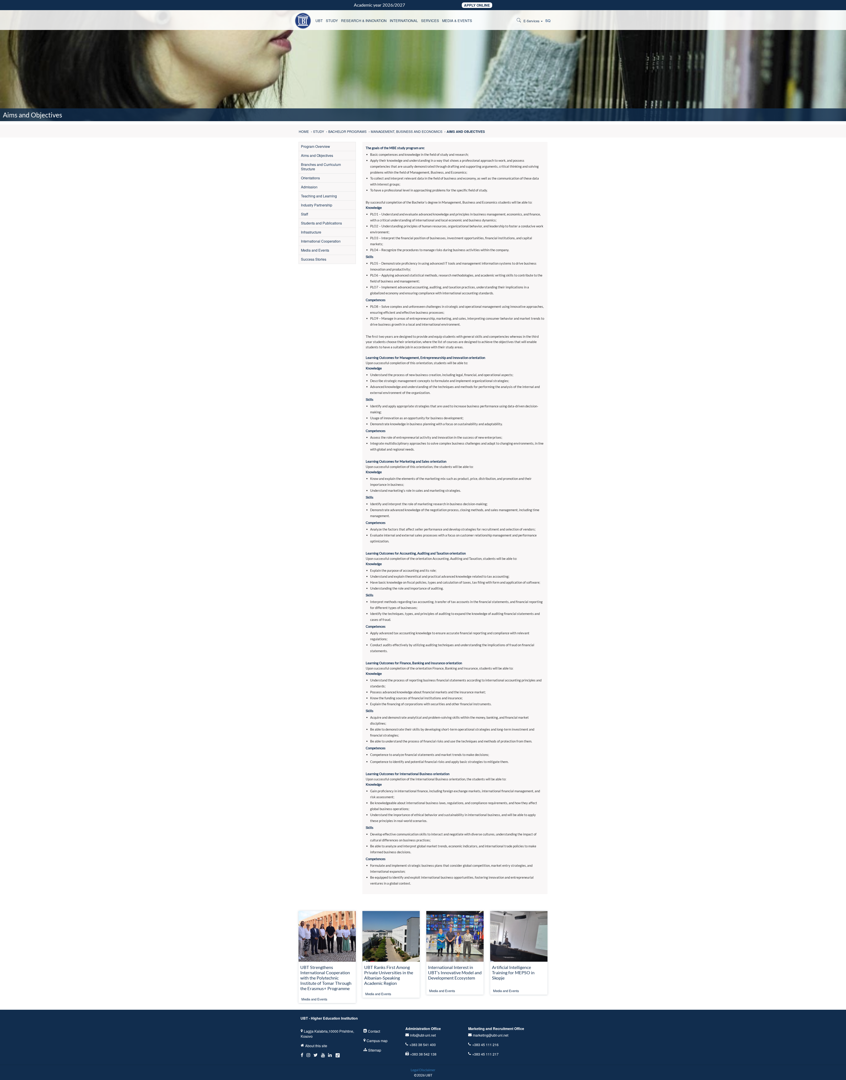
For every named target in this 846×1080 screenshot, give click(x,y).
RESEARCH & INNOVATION (364, 20)
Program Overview (315, 146)
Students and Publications (321, 223)
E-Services (531, 21)
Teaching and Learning (319, 196)
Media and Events (315, 250)
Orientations (310, 177)
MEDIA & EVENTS (457, 20)
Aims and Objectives (317, 155)
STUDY (332, 20)
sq (547, 20)
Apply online (477, 5)
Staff (304, 214)
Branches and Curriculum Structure (321, 166)
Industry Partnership (316, 205)
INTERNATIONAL (404, 20)
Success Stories (313, 259)
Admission (309, 186)
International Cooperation (321, 241)
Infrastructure (311, 232)
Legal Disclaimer (423, 1070)
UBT (319, 20)
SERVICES (430, 20)
